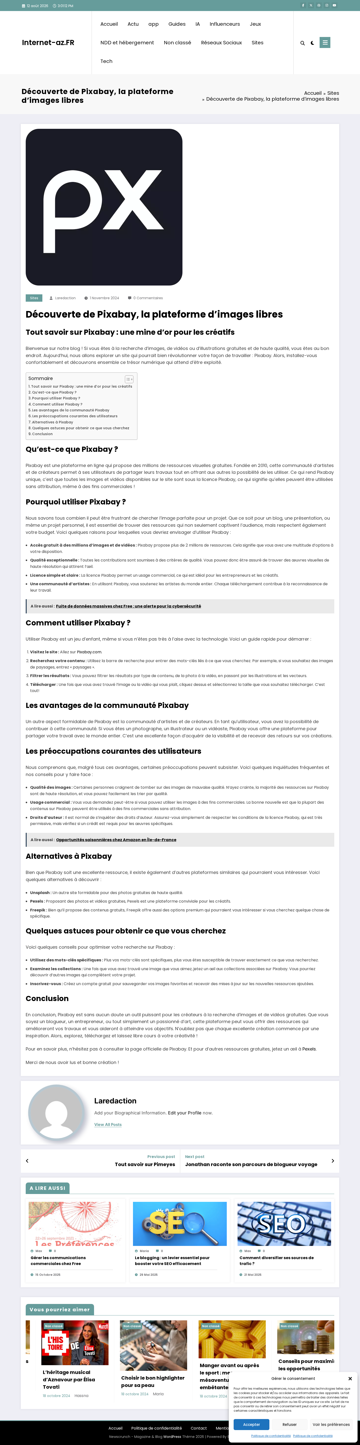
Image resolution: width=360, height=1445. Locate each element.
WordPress (172, 1436)
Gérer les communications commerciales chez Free (58, 1260)
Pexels (309, 1049)
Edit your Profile (185, 1112)
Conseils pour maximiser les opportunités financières (215, 1368)
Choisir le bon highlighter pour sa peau (59, 1381)
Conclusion (42, 433)
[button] (350, 1378)
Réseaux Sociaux (221, 42)
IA (197, 24)
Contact (199, 1428)
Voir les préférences (331, 1424)
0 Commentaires (148, 298)
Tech (106, 61)
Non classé (177, 42)
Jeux (255, 24)
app (153, 24)
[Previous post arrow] (27, 1161)
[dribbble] (319, 5)
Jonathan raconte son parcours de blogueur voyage (251, 1164)
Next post (194, 1156)
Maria (144, 1251)
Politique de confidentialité (271, 1436)
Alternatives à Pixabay (52, 422)
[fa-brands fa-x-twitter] (311, 5)
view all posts (108, 1124)
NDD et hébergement (127, 42)
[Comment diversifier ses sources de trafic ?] (284, 1224)
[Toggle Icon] (325, 42)
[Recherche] (303, 42)
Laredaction (65, 298)
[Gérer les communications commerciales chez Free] (75, 1224)
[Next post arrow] (332, 1161)
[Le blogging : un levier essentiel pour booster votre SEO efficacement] (180, 1224)
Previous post (161, 1156)
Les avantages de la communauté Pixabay (70, 410)
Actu (133, 24)
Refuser (290, 1424)
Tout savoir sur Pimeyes (145, 1164)
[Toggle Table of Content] (126, 379)
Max (39, 1251)
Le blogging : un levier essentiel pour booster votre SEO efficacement (172, 1260)
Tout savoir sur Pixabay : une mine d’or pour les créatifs (81, 386)
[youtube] (334, 5)
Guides (177, 24)
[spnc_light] (312, 42)
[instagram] (327, 5)
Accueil (109, 24)
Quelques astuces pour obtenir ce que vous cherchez (80, 428)
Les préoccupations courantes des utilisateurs (75, 416)
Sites (258, 42)
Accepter (251, 1424)
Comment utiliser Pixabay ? (57, 404)
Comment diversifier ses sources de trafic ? (277, 1260)
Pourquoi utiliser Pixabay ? (56, 398)
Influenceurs (225, 24)
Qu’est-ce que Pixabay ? (54, 392)
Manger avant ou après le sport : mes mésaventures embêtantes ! (135, 1376)
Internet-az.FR (48, 42)
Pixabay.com (89, 652)
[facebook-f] (303, 5)
